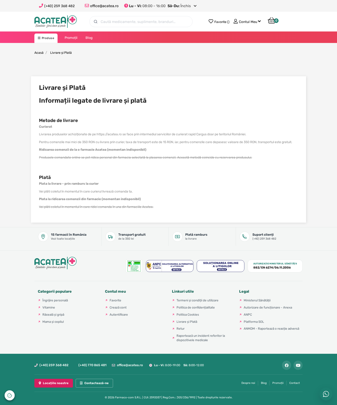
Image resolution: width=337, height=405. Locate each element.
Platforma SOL (254, 321)
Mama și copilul (53, 321)
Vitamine (48, 307)
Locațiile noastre (56, 383)
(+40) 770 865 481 (92, 365)
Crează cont (118, 307)
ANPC (248, 314)
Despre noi (248, 383)
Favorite (115, 300)
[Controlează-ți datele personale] (10, 395)
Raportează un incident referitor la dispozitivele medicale (201, 338)
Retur (181, 328)
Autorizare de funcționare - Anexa (268, 307)
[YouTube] (298, 365)
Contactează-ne (96, 383)
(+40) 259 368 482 (59, 6)
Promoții (278, 383)
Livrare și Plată (187, 321)
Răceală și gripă (53, 314)
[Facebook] (286, 365)
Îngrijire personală (55, 300)
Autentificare (119, 314)
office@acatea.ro (130, 365)
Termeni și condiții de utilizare (197, 300)
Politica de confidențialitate (196, 307)
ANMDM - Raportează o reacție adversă (271, 328)
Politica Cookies (188, 314)
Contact (294, 383)
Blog (264, 383)
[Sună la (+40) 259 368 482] (41, 6)
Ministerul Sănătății (257, 300)
